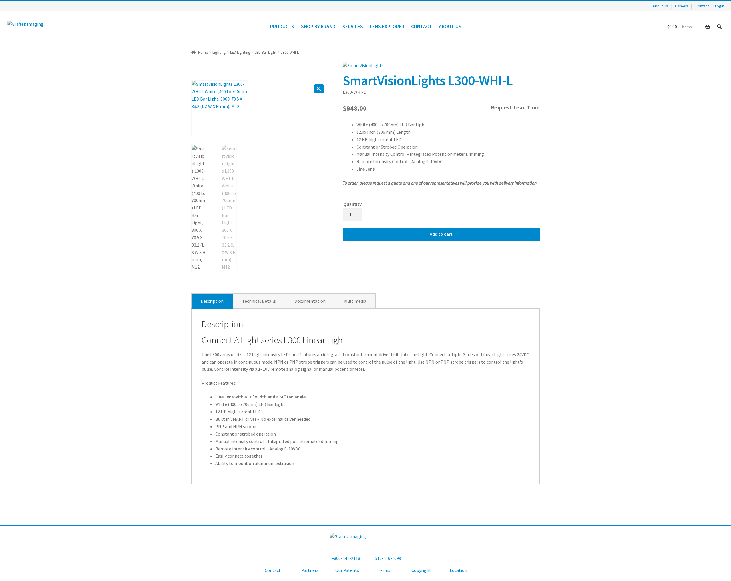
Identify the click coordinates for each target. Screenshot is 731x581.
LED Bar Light (265, 52)
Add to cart (441, 234)
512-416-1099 (388, 558)
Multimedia (355, 301)
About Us (660, 6)
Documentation (310, 301)
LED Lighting (240, 52)
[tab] (212, 301)
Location (458, 570)
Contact (702, 6)
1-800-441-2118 (345, 558)
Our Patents (347, 570)
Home (203, 52)
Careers (682, 6)
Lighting (219, 52)
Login (719, 6)
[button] (319, 88)
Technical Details (259, 301)
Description (212, 301)
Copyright (421, 570)
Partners (309, 570)
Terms (384, 570)
